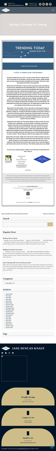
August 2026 (9, 294)
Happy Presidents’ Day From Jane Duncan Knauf (14, 213)
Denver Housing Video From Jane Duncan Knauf (17, 262)
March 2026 (9, 302)
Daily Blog (8, 283)
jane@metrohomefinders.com (16, 5)
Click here (31, 202)
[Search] (50, 224)
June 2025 (8, 318)
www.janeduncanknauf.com (21, 166)
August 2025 (9, 315)
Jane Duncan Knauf (28, 348)
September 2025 (10, 313)
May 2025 (8, 320)
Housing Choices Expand (10, 238)
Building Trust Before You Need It (12, 249)
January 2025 (9, 327)
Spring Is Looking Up (49, 213)
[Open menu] (53, 10)
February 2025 (9, 325)
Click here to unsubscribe (28, 189)
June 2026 (8, 297)
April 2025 (8, 322)
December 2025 (10, 308)
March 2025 (9, 324)
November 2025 (10, 309)
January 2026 (9, 306)
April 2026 (8, 301)
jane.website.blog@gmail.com (32, 186)
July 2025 (8, 316)
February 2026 (9, 304)
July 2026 (8, 295)
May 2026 (8, 299)
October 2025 (9, 311)
